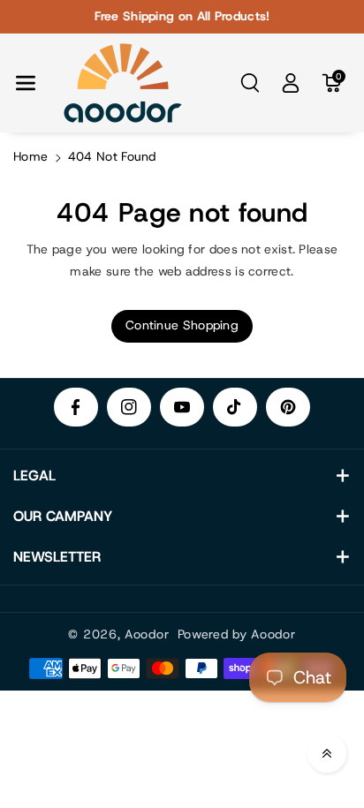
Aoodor (147, 634)
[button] (25, 83)
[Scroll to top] (326, 753)
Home (30, 156)
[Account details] (290, 83)
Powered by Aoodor (237, 634)
